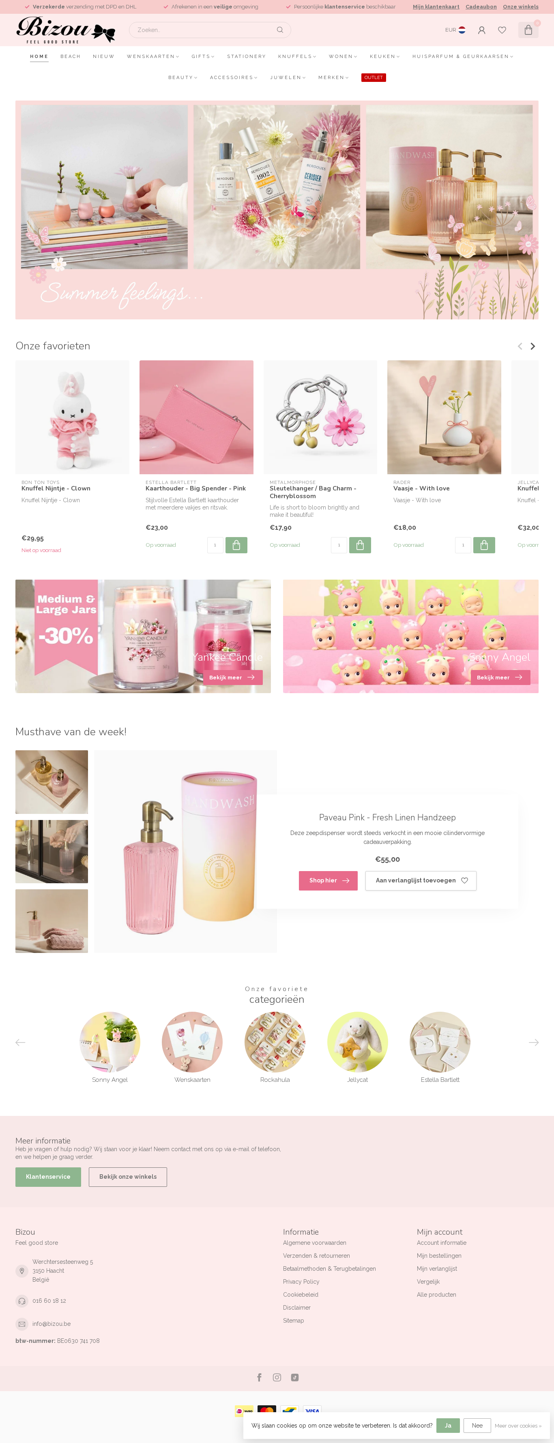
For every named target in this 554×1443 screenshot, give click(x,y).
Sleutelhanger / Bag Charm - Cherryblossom (313, 492)
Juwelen (286, 77)
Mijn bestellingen (439, 1255)
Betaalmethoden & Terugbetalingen (329, 1268)
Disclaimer (297, 1307)
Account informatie (441, 1243)
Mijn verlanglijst (437, 1268)
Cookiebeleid (300, 1294)
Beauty (180, 77)
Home (39, 56)
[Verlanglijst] (502, 30)
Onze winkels (521, 7)
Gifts (201, 56)
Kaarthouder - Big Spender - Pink (196, 488)
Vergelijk (428, 1281)
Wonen (341, 56)
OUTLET (374, 77)
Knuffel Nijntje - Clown (55, 488)
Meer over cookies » (518, 1426)
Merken (331, 77)
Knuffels (295, 56)
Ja (448, 1425)
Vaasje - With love (421, 488)
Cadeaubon (481, 7)
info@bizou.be (51, 1324)
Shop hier (323, 880)
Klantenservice (48, 1176)
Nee (477, 1425)
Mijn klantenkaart (436, 7)
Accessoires (231, 77)
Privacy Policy (301, 1281)
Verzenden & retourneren (316, 1255)
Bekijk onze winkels (128, 1176)
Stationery (246, 56)
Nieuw (104, 56)
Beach (70, 56)
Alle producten (436, 1294)
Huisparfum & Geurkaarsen (460, 56)
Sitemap (293, 1320)
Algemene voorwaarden (314, 1243)
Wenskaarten (151, 56)
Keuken (383, 56)
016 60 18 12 (49, 1300)
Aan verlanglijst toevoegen (416, 880)
